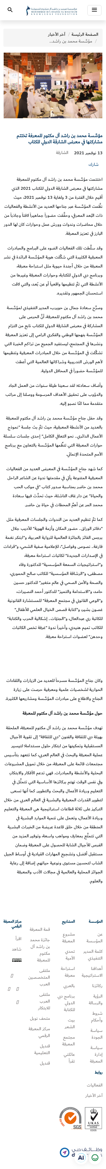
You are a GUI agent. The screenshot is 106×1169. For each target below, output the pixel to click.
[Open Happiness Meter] (94, 1157)
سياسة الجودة (96, 1034)
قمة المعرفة (40, 929)
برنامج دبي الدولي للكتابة (66, 1002)
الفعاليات (95, 1085)
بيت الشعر (70, 1023)
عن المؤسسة (94, 938)
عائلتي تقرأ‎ (69, 1058)
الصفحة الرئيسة (85, 34)
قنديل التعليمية (42, 1049)
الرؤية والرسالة (96, 999)
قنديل (45, 1063)
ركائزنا (97, 985)
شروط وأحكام (97, 1017)
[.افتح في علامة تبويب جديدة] (81, 1157)
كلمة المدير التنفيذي (93, 955)
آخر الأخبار (56, 34)
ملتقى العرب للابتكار (44, 1001)
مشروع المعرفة (68, 938)
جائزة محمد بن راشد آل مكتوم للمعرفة (40, 950)
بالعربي (69, 985)
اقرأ (18, 938)
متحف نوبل (40, 1018)
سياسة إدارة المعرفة (96, 1054)
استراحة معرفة (68, 972)
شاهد (16, 949)
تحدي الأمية (70, 955)
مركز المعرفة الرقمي (39, 1032)
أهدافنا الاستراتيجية (92, 972)
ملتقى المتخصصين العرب (39, 977)
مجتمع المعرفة (68, 1041)
